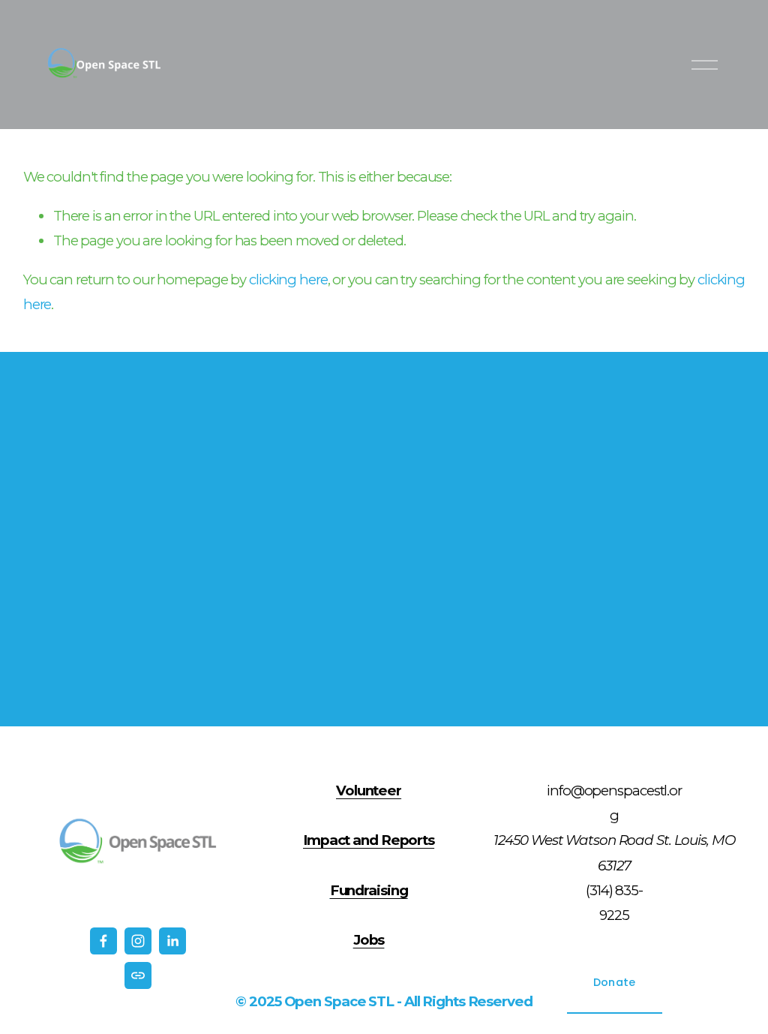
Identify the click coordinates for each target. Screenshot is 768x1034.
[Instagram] (138, 940)
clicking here (288, 279)
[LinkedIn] (172, 940)
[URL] (138, 975)
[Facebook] (103, 940)
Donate (614, 982)
